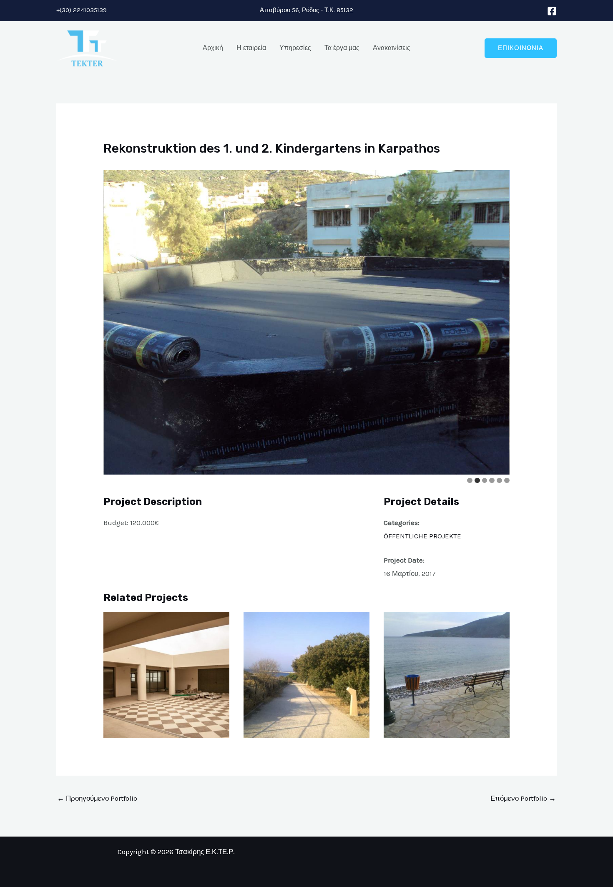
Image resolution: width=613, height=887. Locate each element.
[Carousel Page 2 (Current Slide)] (477, 480)
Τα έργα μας (341, 48)
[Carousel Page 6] (507, 480)
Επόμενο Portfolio (523, 798)
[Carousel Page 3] (484, 480)
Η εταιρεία (251, 48)
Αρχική (213, 48)
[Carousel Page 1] (469, 480)
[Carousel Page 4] (492, 480)
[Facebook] (552, 11)
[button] (521, 48)
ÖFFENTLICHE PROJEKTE (422, 536)
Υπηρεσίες (295, 48)
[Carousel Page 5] (499, 480)
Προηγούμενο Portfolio (97, 798)
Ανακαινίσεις (391, 48)
